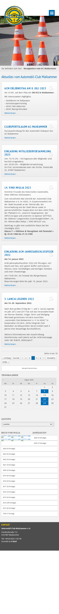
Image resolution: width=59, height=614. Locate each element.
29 (44, 403)
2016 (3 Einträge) (9, 492)
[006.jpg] (25, 440)
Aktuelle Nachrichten (29, 368)
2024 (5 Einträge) (9, 449)
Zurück (16, 358)
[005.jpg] (15, 440)
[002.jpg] (15, 436)
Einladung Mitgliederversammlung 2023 (27, 153)
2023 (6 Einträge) (9, 454)
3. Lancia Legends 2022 (19, 299)
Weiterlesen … (11, 113)
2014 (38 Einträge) (9, 503)
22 (44, 399)
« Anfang (7, 358)
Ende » (6, 362)
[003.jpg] (25, 436)
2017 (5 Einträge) (9, 486)
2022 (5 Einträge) (9, 459)
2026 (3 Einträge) (40, 438)
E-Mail (14, 541)
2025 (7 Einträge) (40, 443)
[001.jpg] (6, 436)
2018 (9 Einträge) (9, 481)
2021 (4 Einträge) (9, 465)
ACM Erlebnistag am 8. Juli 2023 (25, 88)
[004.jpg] (6, 440)
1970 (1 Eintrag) (8, 514)
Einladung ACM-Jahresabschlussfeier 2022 (29, 253)
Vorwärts (51, 358)
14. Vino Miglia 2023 (17, 187)
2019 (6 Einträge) (9, 476)
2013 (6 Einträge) (9, 508)
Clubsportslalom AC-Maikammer (25, 126)
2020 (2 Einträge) (9, 470)
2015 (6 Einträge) (9, 497)
